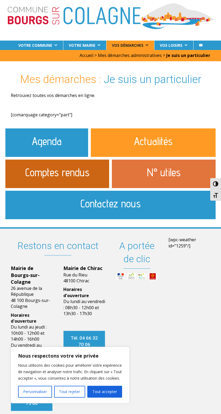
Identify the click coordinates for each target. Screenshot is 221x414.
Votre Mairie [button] (82, 45)
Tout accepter (104, 391)
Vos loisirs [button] (171, 45)
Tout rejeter (69, 391)
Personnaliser (35, 391)
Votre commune (35, 45)
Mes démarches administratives (130, 55)
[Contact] (201, 45)
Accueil (86, 55)
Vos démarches (127, 45)
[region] (70, 375)
